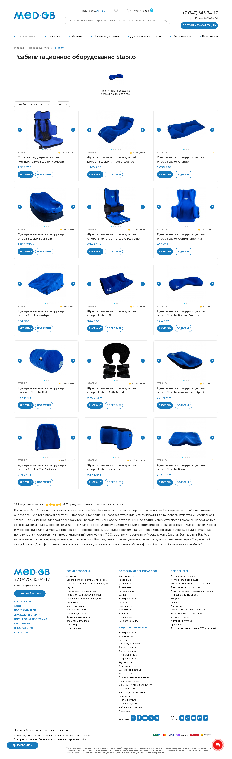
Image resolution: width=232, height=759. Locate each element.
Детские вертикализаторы (185, 587)
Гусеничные (125, 583)
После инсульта (127, 699)
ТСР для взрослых (78, 571)
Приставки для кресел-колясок (83, 594)
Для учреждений (128, 703)
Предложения (23, 628)
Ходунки (175, 598)
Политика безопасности (28, 730)
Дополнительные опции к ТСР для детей (193, 628)
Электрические (127, 598)
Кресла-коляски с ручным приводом (86, 579)
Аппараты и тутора (181, 620)
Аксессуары (125, 711)
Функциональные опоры (184, 594)
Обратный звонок (30, 593)
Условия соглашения (56, 730)
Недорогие (125, 696)
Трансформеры (127, 617)
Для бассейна (126, 591)
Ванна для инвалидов (78, 617)
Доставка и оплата (145, 36)
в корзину (25, 174)
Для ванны (124, 594)
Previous (20, 130)
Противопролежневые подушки (84, 598)
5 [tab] (118, 149)
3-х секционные (128, 651)
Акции (77, 36)
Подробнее (44, 174)
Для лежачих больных (131, 688)
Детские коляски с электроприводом (192, 591)
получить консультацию (199, 25)
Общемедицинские (129, 643)
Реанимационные (128, 666)
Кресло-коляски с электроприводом (87, 583)
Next (73, 130)
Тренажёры (72, 624)
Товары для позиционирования (188, 609)
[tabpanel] (46, 130)
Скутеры (71, 587)
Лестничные (125, 606)
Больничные (125, 673)
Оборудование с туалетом (81, 591)
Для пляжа (72, 602)
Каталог (54, 36)
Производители (106, 36)
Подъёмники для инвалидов (138, 571)
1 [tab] (42, 149)
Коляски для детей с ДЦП (185, 579)
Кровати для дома (76, 613)
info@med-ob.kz (31, 585)
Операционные (127, 658)
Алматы (101, 10)
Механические (127, 636)
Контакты (210, 36)
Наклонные (125, 579)
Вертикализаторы (76, 609)
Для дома (124, 602)
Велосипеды (178, 602)
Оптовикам (181, 36)
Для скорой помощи (130, 669)
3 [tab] (45, 149)
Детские (123, 640)
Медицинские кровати (134, 627)
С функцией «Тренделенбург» (135, 684)
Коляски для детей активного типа (190, 583)
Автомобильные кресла (184, 576)
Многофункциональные (132, 692)
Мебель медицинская (130, 707)
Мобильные (125, 609)
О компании (26, 36)
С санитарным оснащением (134, 677)
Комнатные (125, 587)
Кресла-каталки (75, 606)
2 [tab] (43, 149)
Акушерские (125, 662)
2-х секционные (128, 647)
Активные (71, 576)
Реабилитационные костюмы (187, 613)
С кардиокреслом (129, 681)
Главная (19, 47)
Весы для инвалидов (77, 620)
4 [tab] (47, 149)
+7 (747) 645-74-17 (200, 13)
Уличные (123, 613)
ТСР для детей (180, 571)
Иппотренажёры (180, 617)
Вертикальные (126, 576)
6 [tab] (50, 149)
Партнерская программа (30, 619)
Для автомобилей (128, 620)
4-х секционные (128, 654)
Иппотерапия (73, 628)
